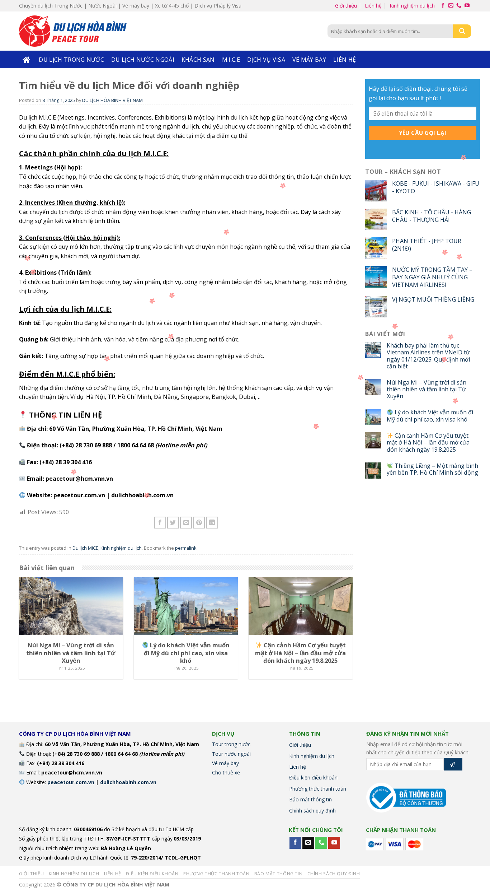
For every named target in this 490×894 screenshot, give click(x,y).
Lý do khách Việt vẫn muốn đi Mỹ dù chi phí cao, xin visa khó (430, 416)
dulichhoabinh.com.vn (142, 495)
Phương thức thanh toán (317, 788)
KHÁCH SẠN (198, 60)
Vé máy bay (309, 60)
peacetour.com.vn (79, 495)
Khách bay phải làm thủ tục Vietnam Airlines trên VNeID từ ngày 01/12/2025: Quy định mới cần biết (428, 356)
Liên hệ (373, 5)
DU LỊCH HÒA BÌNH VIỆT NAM (112, 100)
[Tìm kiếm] (462, 31)
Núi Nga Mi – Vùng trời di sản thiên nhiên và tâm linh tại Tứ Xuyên (426, 389)
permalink (186, 548)
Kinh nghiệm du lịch (412, 5)
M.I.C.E (231, 60)
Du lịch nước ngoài (142, 60)
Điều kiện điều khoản (313, 777)
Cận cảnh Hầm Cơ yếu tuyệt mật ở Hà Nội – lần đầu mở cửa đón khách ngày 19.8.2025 (428, 442)
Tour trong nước (231, 744)
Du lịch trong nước (71, 60)
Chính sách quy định (312, 810)
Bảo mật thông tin (310, 799)
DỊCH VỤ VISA (266, 60)
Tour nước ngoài (231, 753)
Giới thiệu (346, 5)
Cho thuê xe (226, 772)
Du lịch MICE (85, 548)
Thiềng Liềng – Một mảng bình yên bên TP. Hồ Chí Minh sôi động (432, 469)
